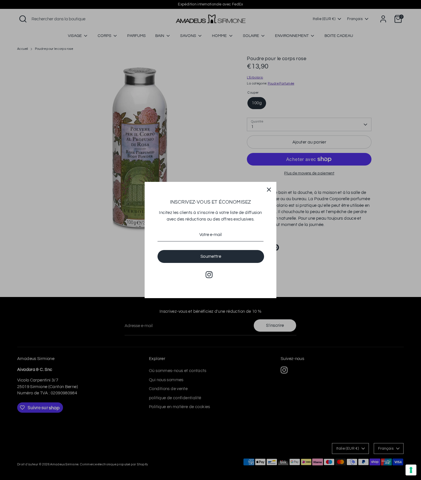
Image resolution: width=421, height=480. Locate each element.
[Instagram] (209, 274)
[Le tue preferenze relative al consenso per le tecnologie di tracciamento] (411, 470)
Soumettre (210, 256)
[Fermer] (269, 189)
